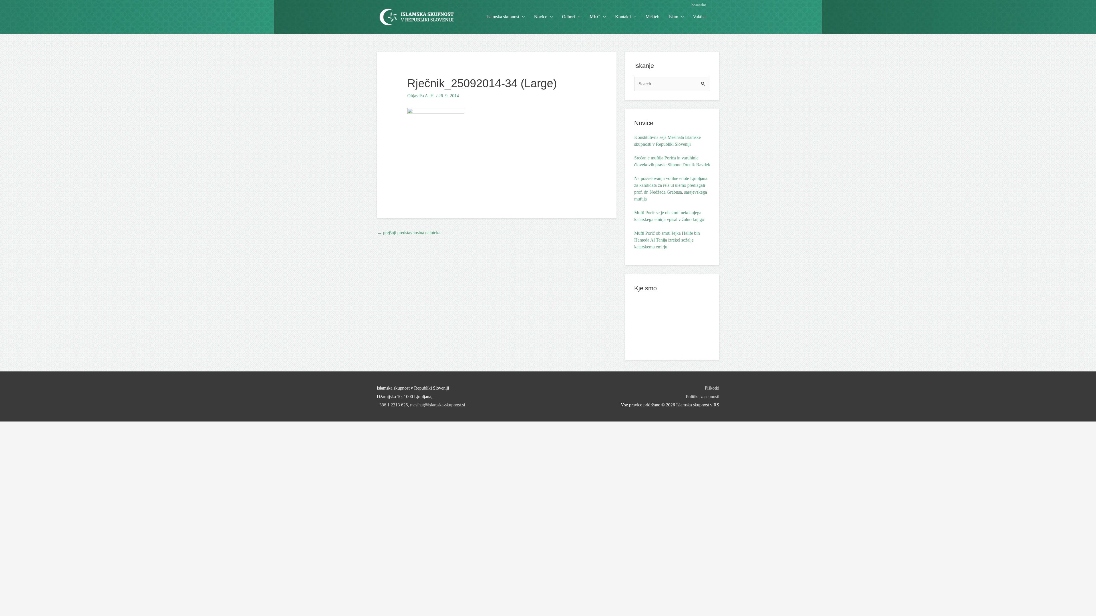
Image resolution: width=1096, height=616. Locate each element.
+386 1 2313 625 (392, 404)
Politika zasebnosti (702, 396)
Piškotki (712, 388)
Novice (540, 16)
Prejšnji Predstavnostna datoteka (408, 232)
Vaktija (699, 16)
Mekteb (652, 16)
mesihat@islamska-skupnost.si (437, 404)
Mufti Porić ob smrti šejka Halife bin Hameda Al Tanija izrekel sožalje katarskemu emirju (667, 240)
